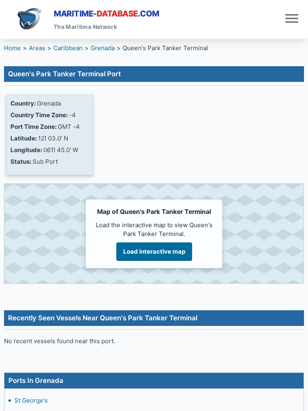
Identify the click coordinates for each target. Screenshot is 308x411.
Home (12, 48)
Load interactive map (154, 251)
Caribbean (68, 48)
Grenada (103, 48)
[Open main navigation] (291, 19)
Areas (37, 48)
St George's (31, 400)
